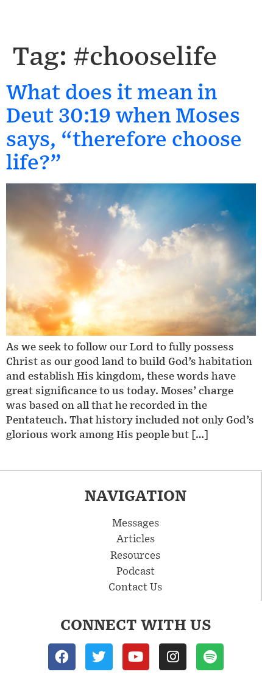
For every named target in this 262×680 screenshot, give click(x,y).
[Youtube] (136, 657)
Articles (135, 538)
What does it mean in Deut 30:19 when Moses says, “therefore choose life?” (124, 126)
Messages (135, 522)
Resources (135, 554)
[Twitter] (99, 657)
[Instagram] (172, 657)
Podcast (135, 570)
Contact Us (135, 586)
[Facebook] (62, 657)
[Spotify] (210, 657)
